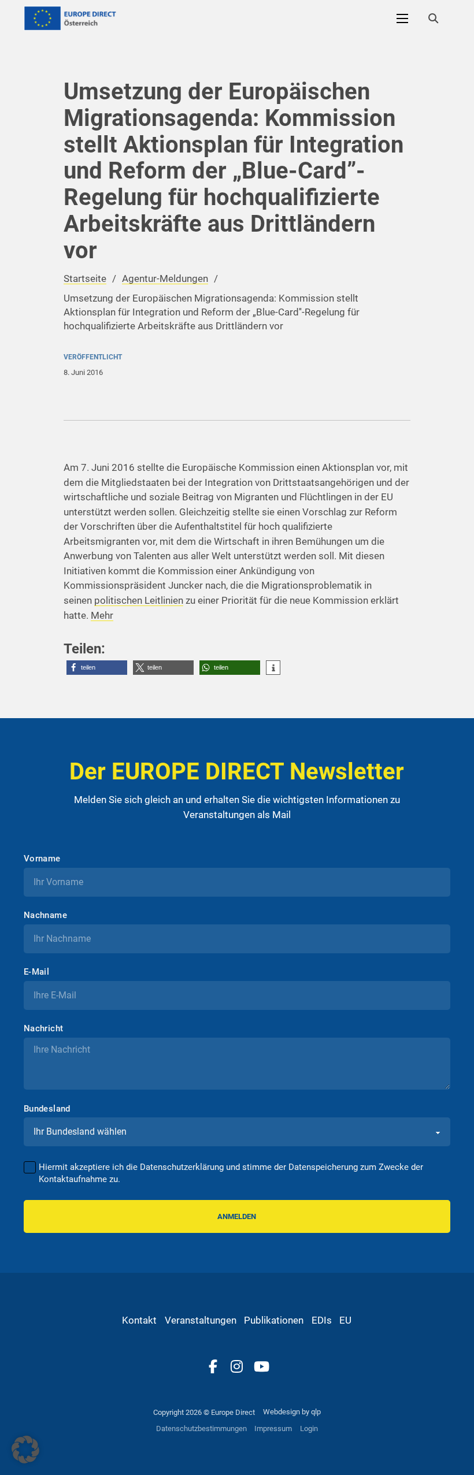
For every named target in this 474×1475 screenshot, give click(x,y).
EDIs (322, 1320)
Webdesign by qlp (292, 1411)
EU (345, 1320)
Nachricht (44, 1028)
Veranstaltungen (200, 1320)
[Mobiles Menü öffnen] (402, 18)
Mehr (102, 615)
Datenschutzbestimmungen (201, 1428)
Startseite (85, 278)
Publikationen (273, 1320)
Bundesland (47, 1109)
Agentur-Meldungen (165, 278)
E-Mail (36, 972)
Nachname (45, 915)
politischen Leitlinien (138, 600)
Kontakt (139, 1320)
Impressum (273, 1428)
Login (309, 1428)
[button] (96, 667)
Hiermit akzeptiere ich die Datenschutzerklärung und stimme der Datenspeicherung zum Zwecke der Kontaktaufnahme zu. (231, 1173)
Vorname (42, 858)
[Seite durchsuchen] (433, 18)
